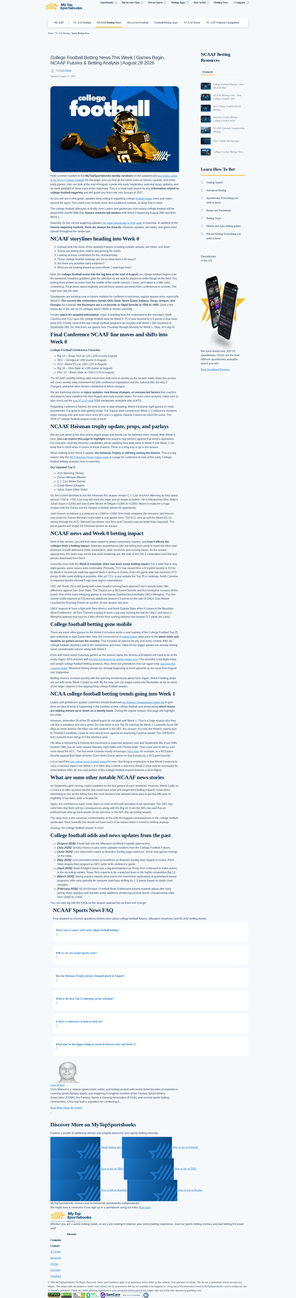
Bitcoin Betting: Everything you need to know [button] (223, 236)
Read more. (145, 1207)
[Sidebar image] (206, 86)
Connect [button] (54, 1245)
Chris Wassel (65, 70)
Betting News (221, 2)
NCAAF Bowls (192, 22)
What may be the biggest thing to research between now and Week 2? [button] (96, 1044)
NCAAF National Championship (224, 22)
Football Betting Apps (165, 22)
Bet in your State (131, 2)
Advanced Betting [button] (216, 190)
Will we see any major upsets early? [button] (76, 952)
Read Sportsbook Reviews (215, 369)
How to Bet (200, 2)
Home (50, 33)
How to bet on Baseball (113, 1190)
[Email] (50, 1111)
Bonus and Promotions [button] (218, 210)
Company (240, 2)
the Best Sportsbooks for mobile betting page (113, 659)
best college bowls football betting (88, 761)
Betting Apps (178, 2)
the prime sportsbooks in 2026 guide (122, 222)
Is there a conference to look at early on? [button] (79, 1021)
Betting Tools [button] (213, 218)
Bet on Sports (155, 2)
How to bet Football (137, 22)
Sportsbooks (106, 2)
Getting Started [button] (214, 182)
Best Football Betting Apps (226, 141)
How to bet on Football (185, 1147)
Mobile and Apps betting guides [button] (223, 226)
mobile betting (129, 636)
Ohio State (133, 751)
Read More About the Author (66, 1107)
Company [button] (55, 1240)
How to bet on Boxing (189, 1190)
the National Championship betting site (143, 702)
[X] (51, 1111)
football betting (144, 198)
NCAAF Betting (82, 22)
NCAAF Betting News (109, 22)
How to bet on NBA (112, 1168)
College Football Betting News (228, 152)
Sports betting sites (111, 1147)
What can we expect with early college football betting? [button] (87, 930)
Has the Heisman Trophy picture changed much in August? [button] (90, 975)
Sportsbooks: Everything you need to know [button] (222, 200)
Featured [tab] (208, 71)
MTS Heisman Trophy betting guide (89, 457)
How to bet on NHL (185, 1168)
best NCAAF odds (83, 400)
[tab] (150, 932)
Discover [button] (71, 1234)
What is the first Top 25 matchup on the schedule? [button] (85, 998)
